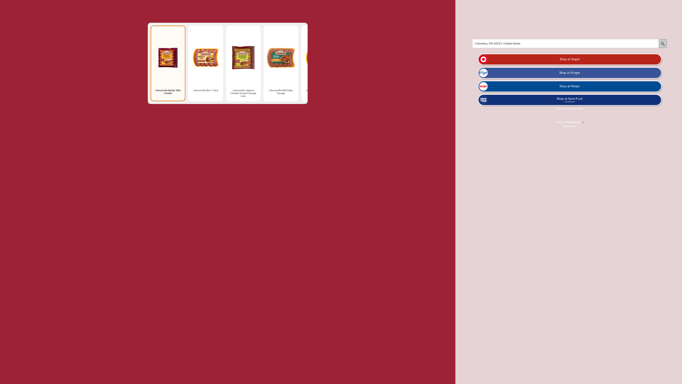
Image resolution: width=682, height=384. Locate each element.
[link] (570, 59)
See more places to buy (570, 109)
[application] (565, 43)
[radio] (168, 63)
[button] (341, 192)
